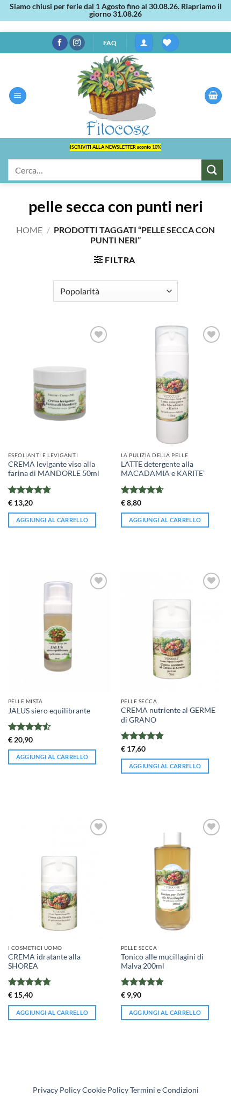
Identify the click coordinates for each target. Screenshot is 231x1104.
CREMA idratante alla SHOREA (44, 962)
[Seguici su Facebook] (60, 43)
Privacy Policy (57, 1089)
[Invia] (212, 170)
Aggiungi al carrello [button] (52, 519)
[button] (144, 43)
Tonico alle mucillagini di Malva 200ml (162, 962)
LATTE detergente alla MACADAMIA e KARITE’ (163, 469)
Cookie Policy (105, 1089)
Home (29, 230)
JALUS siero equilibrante (49, 710)
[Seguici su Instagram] (77, 43)
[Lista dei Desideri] (170, 43)
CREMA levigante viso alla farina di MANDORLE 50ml (53, 469)
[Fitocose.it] (115, 95)
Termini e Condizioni (164, 1089)
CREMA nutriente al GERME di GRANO (168, 715)
